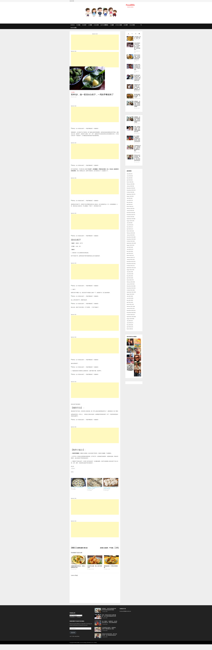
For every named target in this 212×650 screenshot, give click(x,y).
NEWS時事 (126, 24)
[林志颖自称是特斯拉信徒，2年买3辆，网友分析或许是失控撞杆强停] (130, 75)
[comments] (135, 34)
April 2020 (129, 326)
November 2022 (130, 263)
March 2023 (129, 255)
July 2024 (129, 222)
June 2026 (129, 175)
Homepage (72, 24)
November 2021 (130, 288)
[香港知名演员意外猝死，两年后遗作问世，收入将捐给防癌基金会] (130, 155)
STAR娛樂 (112, 24)
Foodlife (130, 4)
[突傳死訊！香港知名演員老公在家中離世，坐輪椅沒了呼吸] (130, 342)
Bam (96, 642)
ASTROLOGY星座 (118, 24)
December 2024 (130, 212)
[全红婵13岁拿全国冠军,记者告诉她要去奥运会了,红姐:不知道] (130, 64)
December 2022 (130, 261)
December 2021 (130, 286)
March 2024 (129, 231)
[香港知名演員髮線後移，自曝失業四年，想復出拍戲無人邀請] (137, 365)
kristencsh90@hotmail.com (125, 611)
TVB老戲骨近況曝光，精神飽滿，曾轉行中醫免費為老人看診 (137, 148)
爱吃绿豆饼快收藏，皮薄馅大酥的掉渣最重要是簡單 (137, 56)
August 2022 (129, 269)
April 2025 (129, 204)
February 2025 (129, 208)
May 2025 (129, 202)
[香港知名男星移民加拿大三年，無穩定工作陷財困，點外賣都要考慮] (130, 349)
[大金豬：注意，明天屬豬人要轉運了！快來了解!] (137, 351)
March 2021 (129, 304)
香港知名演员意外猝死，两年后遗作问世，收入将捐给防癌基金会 (137, 158)
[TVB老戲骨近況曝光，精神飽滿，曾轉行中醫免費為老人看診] (130, 145)
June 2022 (129, 273)
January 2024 (129, 235)
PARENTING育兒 (73, 27)
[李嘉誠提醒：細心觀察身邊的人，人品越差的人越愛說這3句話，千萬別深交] (130, 355)
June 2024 (129, 224)
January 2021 (129, 308)
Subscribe (73, 632)
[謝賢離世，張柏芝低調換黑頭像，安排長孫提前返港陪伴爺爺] (130, 101)
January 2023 (129, 259)
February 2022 (129, 282)
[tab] (128, 34)
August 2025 (129, 196)
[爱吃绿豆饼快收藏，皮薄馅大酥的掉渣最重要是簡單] (130, 55)
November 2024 (130, 214)
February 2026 (129, 184)
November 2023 (130, 239)
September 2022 (130, 267)
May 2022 (129, 275)
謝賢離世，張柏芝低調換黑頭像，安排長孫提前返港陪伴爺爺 (137, 104)
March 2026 (129, 182)
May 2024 (129, 226)
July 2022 (129, 271)
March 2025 (129, 206)
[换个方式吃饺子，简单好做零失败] (78, 482)
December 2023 (130, 237)
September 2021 (130, 292)
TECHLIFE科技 (132, 24)
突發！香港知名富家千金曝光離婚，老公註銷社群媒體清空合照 (137, 129)
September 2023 (130, 243)
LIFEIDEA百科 (96, 24)
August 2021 (129, 294)
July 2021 (129, 296)
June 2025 (129, 200)
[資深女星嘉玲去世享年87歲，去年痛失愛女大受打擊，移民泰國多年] (130, 43)
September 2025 (130, 194)
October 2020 (129, 314)
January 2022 (129, 284)
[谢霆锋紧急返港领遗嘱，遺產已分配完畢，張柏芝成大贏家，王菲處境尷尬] (137, 372)
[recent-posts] (132, 34)
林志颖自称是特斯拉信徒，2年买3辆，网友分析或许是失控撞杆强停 (137, 78)
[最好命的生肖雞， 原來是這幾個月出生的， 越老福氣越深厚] (137, 343)
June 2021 (129, 298)
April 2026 (129, 180)
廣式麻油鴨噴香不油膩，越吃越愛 (137, 95)
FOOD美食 (78, 24)
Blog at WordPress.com (88, 642)
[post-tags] (139, 34)
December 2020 (130, 310)
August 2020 (129, 318)
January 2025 (129, 210)
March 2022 (129, 280)
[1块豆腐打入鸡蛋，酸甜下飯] (130, 37)
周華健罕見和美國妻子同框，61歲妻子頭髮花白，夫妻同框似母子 (137, 87)
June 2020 (129, 322)
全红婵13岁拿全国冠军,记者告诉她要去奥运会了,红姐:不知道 (137, 67)
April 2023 (129, 253)
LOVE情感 (90, 24)
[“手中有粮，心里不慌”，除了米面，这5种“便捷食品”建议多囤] (110, 482)
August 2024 (129, 220)
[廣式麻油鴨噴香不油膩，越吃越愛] (130, 94)
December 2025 (130, 188)
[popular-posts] (128, 34)
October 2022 (129, 265)
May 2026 (129, 178)
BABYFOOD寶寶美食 (104, 24)
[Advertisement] (95, 42)
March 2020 (129, 328)
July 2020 (129, 320)
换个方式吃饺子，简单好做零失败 (77, 487)
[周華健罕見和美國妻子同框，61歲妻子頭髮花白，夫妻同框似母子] (130, 85)
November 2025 (130, 190)
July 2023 (129, 247)
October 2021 (129, 290)
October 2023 (129, 241)
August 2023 (129, 245)
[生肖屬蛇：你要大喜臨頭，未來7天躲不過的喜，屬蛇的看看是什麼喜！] (130, 368)
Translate (79, 617)
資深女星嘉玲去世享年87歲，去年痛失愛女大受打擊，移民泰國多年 (137, 46)
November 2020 (130, 312)
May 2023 (129, 251)
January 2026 (129, 186)
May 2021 (129, 300)
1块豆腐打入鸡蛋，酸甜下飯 (137, 37)
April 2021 (129, 302)
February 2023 (129, 257)
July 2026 (129, 173)
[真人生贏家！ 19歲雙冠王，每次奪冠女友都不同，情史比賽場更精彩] (130, 136)
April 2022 (129, 277)
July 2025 (129, 198)
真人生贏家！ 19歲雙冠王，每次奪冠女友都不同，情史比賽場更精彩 (137, 139)
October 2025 (129, 192)
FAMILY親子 (84, 24)
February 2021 (129, 306)
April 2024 (129, 229)
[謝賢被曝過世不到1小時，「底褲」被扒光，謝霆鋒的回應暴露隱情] (137, 358)
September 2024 (130, 218)
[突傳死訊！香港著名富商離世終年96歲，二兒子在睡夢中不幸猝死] (130, 360)
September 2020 (130, 316)
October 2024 (129, 216)
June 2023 (129, 249)
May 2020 (129, 324)
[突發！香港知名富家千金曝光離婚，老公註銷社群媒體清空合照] (130, 126)
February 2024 (129, 233)
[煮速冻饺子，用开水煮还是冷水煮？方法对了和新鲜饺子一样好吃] (94, 482)
